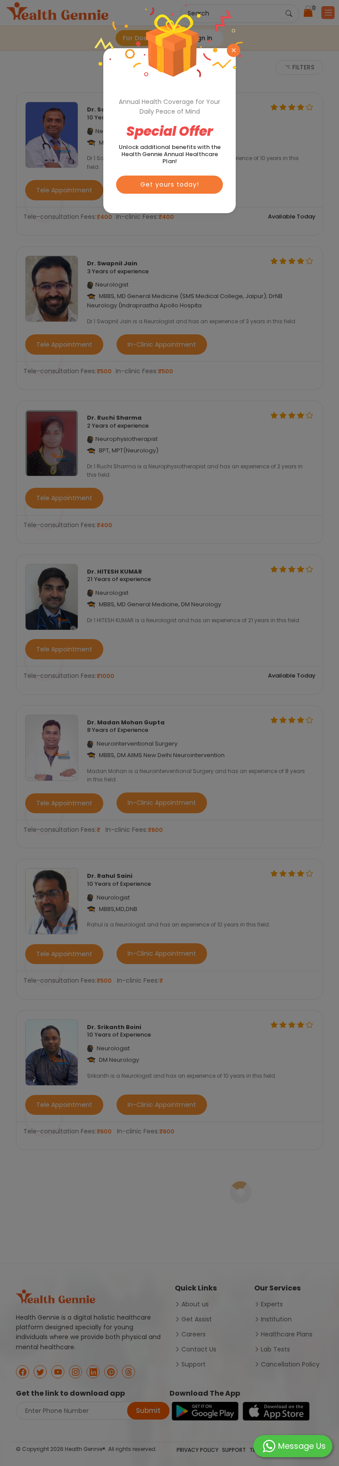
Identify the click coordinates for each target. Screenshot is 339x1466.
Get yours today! (169, 184)
